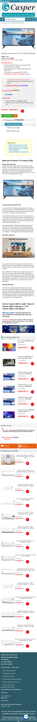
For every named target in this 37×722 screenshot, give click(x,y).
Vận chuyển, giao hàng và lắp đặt (12, 679)
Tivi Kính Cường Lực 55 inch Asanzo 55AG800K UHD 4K (25, 386)
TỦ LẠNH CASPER (6, 662)
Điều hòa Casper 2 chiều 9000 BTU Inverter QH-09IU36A (25, 597)
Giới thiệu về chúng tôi (9, 670)
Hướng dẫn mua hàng (9, 673)
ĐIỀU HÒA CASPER (8, 313)
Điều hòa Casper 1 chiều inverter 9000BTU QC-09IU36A (25, 527)
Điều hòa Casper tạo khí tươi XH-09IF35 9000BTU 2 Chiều (25, 640)
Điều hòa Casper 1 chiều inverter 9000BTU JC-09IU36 (25, 485)
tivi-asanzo (15, 23)
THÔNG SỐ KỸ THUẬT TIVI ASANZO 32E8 (19, 152)
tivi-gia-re (21, 23)
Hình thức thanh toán (9, 676)
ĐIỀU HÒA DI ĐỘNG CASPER (9, 657)
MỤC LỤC (11, 143)
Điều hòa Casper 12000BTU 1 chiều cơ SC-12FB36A (25, 555)
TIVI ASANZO (8, 94)
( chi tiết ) (20, 59)
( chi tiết (24, 101)
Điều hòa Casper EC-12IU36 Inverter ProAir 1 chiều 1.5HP (25, 569)
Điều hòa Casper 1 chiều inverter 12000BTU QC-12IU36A (25, 612)
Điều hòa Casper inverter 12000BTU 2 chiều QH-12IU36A (25, 626)
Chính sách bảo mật (8, 685)
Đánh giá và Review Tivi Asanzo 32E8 (18, 145)
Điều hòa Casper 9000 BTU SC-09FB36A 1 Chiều (25, 541)
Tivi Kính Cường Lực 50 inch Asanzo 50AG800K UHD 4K (25, 399)
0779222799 (14, 1)
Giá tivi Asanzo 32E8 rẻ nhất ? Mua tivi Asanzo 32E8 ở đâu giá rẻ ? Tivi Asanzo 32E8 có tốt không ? (18, 148)
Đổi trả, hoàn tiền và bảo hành (11, 682)
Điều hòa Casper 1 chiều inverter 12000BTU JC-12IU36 (25, 583)
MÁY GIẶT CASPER (6, 664)
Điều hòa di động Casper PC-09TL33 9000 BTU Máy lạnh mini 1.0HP (25, 457)
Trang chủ (5, 23)
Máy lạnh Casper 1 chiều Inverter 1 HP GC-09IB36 (25, 513)
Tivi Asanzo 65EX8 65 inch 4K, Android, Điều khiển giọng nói (25, 358)
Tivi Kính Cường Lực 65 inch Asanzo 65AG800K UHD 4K (25, 374)
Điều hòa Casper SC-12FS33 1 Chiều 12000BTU (25, 499)
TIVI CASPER (5, 659)
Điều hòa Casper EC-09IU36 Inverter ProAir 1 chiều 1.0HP (25, 471)
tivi (9, 23)
